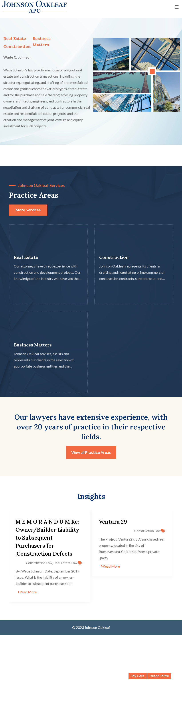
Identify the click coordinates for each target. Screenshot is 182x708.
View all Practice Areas (91, 452)
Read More (111, 566)
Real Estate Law (65, 563)
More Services (28, 210)
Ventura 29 (113, 521)
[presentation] (18, 556)
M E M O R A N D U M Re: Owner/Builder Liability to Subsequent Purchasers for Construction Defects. (47, 537)
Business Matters (33, 344)
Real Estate (26, 257)
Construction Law (147, 531)
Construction (17, 46)
